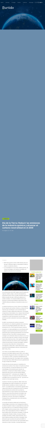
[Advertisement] (36, 265)
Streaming (7, 2)
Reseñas (19, 2)
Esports (2, 2)
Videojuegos (31, 2)
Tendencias (25, 2)
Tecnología (13, 2)
